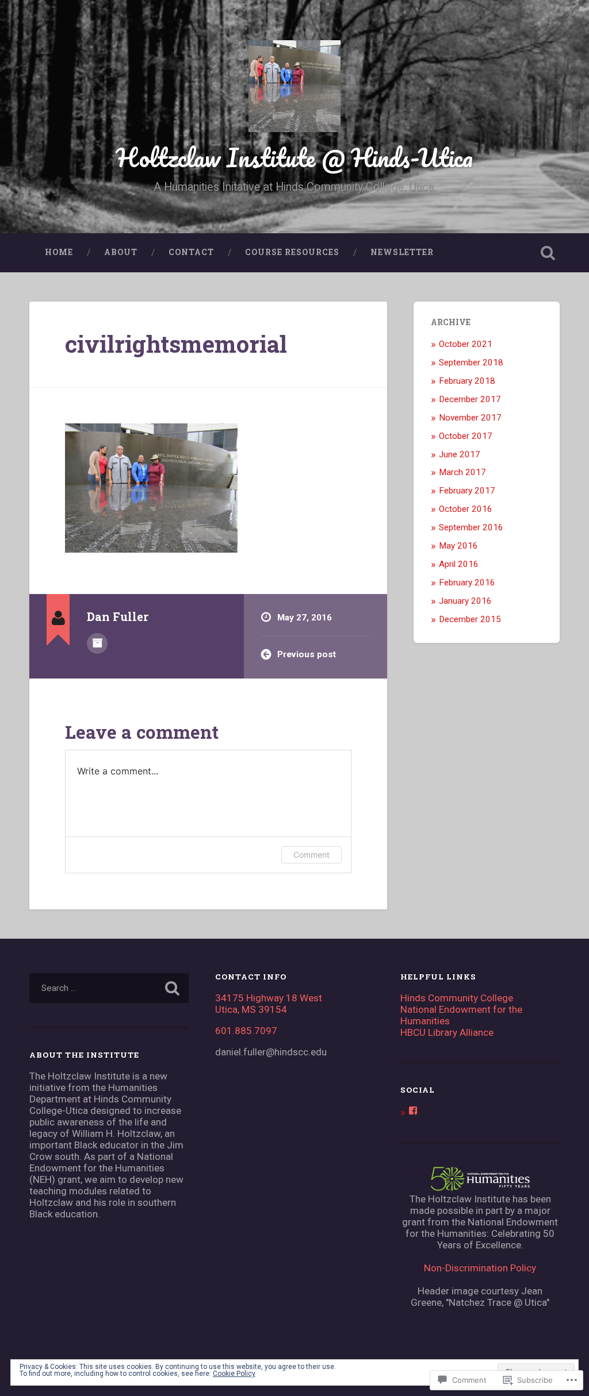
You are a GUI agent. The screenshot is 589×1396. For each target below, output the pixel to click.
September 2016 (471, 527)
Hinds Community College (456, 998)
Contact (191, 252)
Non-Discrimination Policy (480, 1268)
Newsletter (402, 252)
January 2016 (465, 601)
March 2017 (462, 472)
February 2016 (467, 582)
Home (59, 252)
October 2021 (465, 344)
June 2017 (459, 454)
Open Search (548, 252)
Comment (311, 854)
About (120, 252)
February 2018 (467, 381)
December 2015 (470, 619)
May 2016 (458, 546)
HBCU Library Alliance (447, 1032)
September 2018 (471, 362)
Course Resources (292, 252)
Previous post (306, 654)
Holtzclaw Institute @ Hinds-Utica (294, 157)
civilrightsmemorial (176, 344)
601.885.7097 (246, 1030)
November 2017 (470, 417)
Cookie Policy (234, 1374)
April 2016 (459, 564)
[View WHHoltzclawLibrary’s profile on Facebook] (413, 1110)
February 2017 (467, 490)
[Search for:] (108, 988)
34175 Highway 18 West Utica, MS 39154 (268, 1003)
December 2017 (470, 399)
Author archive (97, 643)
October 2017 (465, 436)
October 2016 (465, 509)
